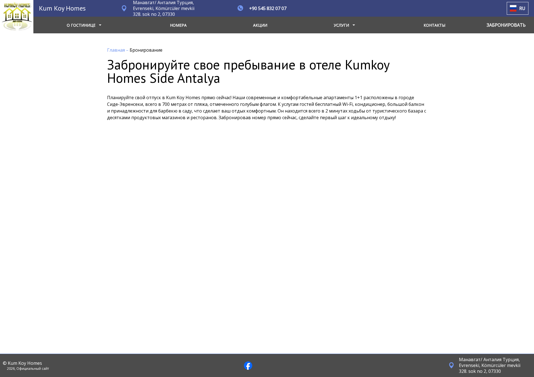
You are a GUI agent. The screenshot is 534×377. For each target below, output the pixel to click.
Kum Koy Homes (62, 8)
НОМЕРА (178, 25)
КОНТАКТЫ (434, 25)
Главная (116, 50)
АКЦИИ (260, 25)
